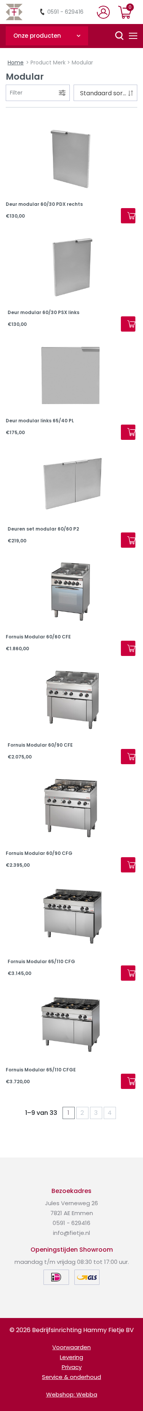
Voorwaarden (71, 1347)
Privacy (72, 1367)
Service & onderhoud (71, 1377)
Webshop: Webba (71, 1394)
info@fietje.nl (71, 1233)
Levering (71, 1357)
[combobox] (106, 93)
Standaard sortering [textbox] (107, 93)
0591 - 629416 (65, 12)
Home (16, 62)
